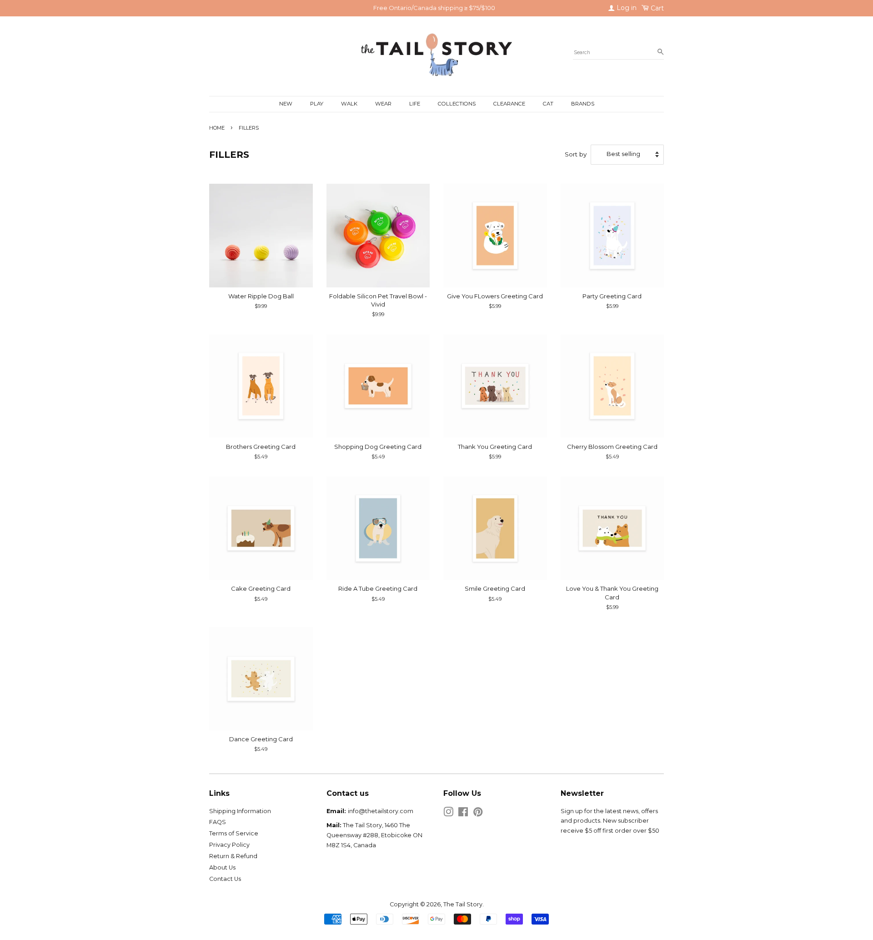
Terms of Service (233, 833)
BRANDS (582, 104)
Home (217, 128)
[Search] (660, 52)
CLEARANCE (509, 104)
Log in (626, 8)
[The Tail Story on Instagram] (448, 813)
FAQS (217, 822)
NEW (285, 104)
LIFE (414, 104)
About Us (222, 867)
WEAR (383, 104)
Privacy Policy (229, 844)
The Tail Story (462, 904)
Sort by (576, 154)
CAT (548, 104)
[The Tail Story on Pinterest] (478, 813)
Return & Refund (233, 856)
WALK (349, 104)
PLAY (316, 104)
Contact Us (225, 878)
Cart (656, 8)
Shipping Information (240, 811)
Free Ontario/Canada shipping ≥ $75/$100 (434, 7)
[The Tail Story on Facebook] (463, 813)
